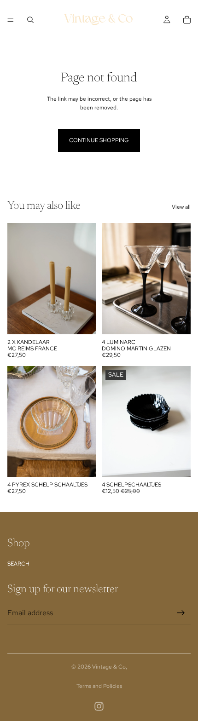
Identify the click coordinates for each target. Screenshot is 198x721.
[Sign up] (181, 613)
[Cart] (187, 20)
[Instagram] (99, 706)
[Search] (30, 20)
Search (18, 563)
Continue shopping (99, 140)
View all (181, 207)
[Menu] (10, 19)
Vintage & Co (109, 666)
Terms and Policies (99, 686)
